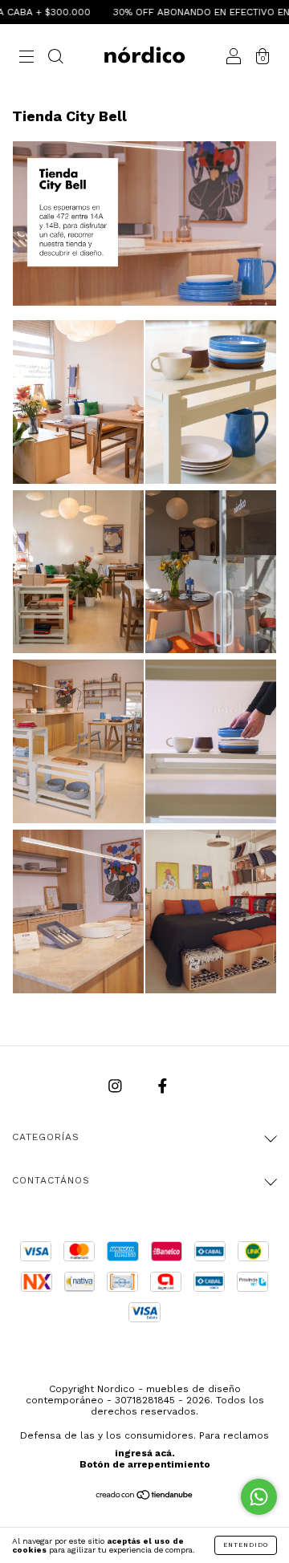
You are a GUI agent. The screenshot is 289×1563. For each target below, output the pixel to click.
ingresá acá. (145, 1453)
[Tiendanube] (145, 1496)
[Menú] (26, 57)
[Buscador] (55, 57)
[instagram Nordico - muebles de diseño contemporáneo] (117, 1085)
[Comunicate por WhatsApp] (259, 1497)
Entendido (245, 1545)
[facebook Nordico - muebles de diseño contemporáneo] (162, 1085)
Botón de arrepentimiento (144, 1464)
